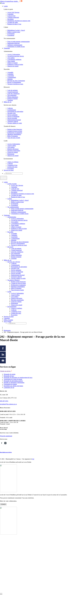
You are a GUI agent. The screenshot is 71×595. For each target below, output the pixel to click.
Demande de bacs (9, 376)
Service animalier (12, 115)
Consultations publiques (14, 59)
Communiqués (11, 77)
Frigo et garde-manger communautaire (18, 41)
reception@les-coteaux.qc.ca (8, 404)
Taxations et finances (13, 280)
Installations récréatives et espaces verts (18, 20)
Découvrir (10, 247)
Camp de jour (11, 16)
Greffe (9, 291)
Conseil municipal (12, 92)
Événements (11, 33)
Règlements (10, 154)
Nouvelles (10, 232)
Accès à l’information (13, 54)
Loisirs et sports (12, 183)
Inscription (10, 19)
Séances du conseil (12, 66)
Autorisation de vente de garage (13, 379)
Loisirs (6, 6)
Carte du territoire (12, 90)
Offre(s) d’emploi (5, 1)
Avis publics (11, 58)
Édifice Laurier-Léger (13, 32)
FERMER (3, 504)
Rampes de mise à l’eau (14, 24)
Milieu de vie (7, 102)
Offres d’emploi (8, 320)
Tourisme (10, 100)
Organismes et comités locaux (16, 46)
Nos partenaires (11, 95)
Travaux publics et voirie (14, 123)
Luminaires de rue (9, 387)
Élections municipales (13, 150)
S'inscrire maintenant (6, 436)
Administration (11, 217)
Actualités (10, 72)
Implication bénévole (13, 43)
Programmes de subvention (15, 111)
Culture (9, 198)
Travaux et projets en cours (15, 84)
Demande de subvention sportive (13, 381)
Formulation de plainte (10, 384)
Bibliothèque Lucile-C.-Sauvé (16, 30)
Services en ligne (9, 170)
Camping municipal (13, 17)
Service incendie (12, 118)
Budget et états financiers (14, 129)
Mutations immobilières (14, 134)
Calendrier (10, 14)
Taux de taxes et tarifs (13, 137)
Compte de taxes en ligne (14, 131)
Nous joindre (14, 1)
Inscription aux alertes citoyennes (13, 386)
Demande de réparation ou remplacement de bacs (18, 377)
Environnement (11, 306)
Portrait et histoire (12, 98)
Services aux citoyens (13, 262)
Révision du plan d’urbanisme (16, 80)
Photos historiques (12, 97)
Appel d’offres (11, 145)
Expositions (10, 35)
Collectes (10, 108)
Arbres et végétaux (12, 162)
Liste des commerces (13, 93)
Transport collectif (12, 121)
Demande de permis (9, 374)
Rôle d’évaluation (12, 136)
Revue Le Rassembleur (14, 82)
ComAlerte (10, 75)
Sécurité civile (11, 113)
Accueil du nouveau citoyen (15, 56)
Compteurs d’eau (12, 165)
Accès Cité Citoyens (13, 12)
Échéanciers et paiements (14, 132)
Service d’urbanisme (13, 116)
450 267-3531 (4, 401)
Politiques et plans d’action (15, 64)
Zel (33, 459)
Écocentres (10, 168)
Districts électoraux (13, 149)
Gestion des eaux (12, 167)
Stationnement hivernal (14, 120)
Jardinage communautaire (14, 45)
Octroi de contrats (12, 152)
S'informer (7, 48)
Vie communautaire (13, 207)
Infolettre (10, 79)
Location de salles (12, 22)
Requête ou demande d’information (14, 382)
